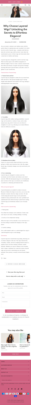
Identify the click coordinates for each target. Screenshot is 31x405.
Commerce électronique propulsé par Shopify (15, 401)
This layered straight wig (15, 79)
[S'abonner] (29, 380)
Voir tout (15, 354)
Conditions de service (17, 317)
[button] (25, 5)
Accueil (10, 21)
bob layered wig (15, 178)
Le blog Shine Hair (17, 21)
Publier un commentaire (15, 311)
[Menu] (2, 5)
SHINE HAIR (13, 400)
